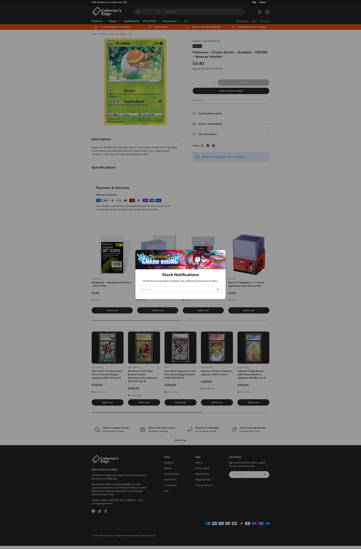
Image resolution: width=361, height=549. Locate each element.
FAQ (254, 2)
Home (263, 2)
